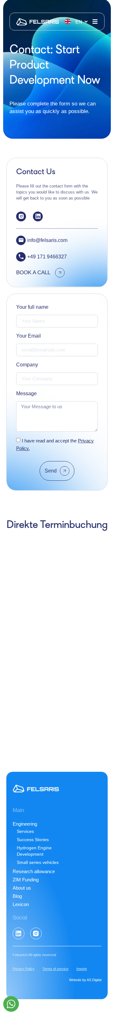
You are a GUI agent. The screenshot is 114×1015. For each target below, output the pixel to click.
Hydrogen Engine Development (34, 851)
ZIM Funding (26, 879)
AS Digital (94, 980)
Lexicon (21, 904)
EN (78, 21)
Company (27, 364)
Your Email (28, 336)
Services (25, 831)
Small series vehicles (38, 862)
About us (22, 888)
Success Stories (33, 839)
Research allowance (34, 871)
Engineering (25, 824)
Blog (17, 896)
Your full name (32, 307)
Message (26, 393)
